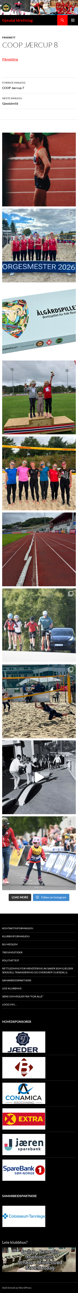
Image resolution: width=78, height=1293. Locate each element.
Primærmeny (73, 20)
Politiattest (10, 960)
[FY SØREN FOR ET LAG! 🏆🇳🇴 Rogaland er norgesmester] (39, 245)
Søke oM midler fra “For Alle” (22, 996)
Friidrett (8, 37)
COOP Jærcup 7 (14, 85)
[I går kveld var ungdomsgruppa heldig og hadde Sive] (39, 625)
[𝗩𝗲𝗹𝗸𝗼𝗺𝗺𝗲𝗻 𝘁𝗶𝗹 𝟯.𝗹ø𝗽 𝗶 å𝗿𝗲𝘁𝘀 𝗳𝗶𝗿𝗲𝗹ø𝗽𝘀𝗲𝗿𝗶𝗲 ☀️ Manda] (39, 397)
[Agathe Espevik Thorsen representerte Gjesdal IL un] (39, 169)
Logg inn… (9, 1004)
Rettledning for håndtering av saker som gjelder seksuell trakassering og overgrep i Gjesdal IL (37, 970)
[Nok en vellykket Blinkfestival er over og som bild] (39, 853)
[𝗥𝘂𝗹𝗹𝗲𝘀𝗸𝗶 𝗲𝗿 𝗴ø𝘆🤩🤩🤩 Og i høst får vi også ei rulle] (39, 777)
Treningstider (12, 952)
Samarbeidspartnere (16, 980)
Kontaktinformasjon (17, 928)
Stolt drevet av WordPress (16, 1287)
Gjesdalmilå (12, 101)
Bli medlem (10, 944)
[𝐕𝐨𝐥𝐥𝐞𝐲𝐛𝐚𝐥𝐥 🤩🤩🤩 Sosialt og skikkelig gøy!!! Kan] (39, 701)
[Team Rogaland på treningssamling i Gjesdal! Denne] (39, 473)
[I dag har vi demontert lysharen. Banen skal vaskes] (39, 549)
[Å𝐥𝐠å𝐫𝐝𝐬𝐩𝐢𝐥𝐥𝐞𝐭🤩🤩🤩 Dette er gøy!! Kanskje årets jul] (39, 321)
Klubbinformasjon (15, 936)
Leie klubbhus (11, 988)
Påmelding (10, 59)
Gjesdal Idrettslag (17, 20)
